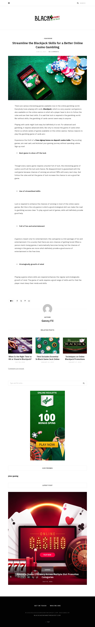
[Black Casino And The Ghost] (47, 18)
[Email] (7, 131)
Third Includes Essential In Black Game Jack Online (47, 357)
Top (48, 622)
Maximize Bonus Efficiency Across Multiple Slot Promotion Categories (47, 576)
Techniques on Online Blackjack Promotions (75, 357)
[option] (47, 538)
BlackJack (48, 38)
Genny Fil (47, 320)
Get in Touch (40, 606)
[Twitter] (7, 120)
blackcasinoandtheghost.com (47, 615)
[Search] (78, 3)
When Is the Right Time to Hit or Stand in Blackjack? (20, 357)
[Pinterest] (7, 126)
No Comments (54, 52)
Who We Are (55, 606)
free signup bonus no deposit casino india (52, 140)
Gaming (47, 570)
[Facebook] (7, 114)
